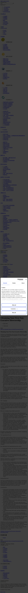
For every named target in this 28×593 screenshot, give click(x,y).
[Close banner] (26, 279)
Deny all (14, 312)
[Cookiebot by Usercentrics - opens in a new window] (17, 279)
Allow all (14, 305)
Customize (13, 308)
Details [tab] (14, 283)
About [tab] (23, 283)
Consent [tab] (5, 283)
